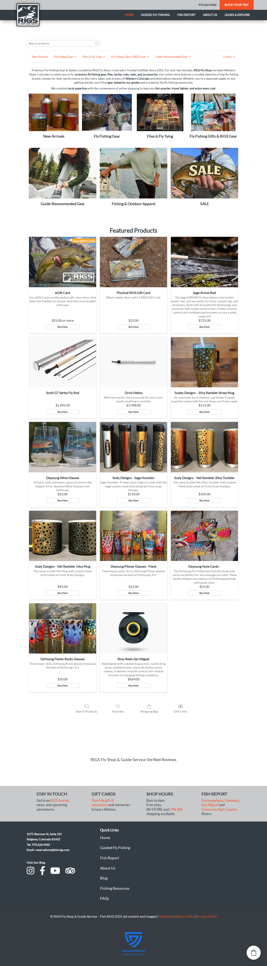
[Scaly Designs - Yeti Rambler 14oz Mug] (62, 536)
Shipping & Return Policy (177, 916)
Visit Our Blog (36, 862)
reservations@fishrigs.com (52, 850)
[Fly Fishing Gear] (107, 112)
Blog (104, 878)
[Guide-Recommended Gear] (62, 173)
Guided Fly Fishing (155, 14)
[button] (229, 56)
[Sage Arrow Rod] (204, 262)
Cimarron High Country (220, 809)
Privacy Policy (207, 916)
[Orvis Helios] (133, 362)
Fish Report (186, 14)
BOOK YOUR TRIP (237, 4)
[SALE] (204, 173)
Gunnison (232, 800)
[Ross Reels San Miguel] (133, 628)
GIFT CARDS (104, 793)
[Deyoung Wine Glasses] (62, 447)
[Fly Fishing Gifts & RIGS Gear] (213, 112)
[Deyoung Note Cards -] (204, 536)
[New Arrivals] (54, 112)
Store (129, 14)
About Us (107, 868)
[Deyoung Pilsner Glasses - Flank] (133, 536)
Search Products (86, 711)
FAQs (104, 898)
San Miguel (210, 805)
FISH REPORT (214, 793)
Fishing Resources (115, 888)
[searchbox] (63, 43)
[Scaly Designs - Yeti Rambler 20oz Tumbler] (204, 447)
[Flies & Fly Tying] (160, 112)
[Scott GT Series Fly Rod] (62, 362)
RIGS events (59, 800)
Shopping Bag (149, 711)
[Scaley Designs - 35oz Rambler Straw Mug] (204, 362)
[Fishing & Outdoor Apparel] (133, 173)
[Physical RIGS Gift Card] (133, 262)
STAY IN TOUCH (52, 793)
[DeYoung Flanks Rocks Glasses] (62, 628)
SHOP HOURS (159, 793)
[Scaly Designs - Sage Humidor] (133, 447)
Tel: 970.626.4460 (38, 844)
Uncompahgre (212, 800)
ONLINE (176, 809)
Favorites (118, 711)
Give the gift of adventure (103, 802)
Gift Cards (180, 711)
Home (105, 837)
